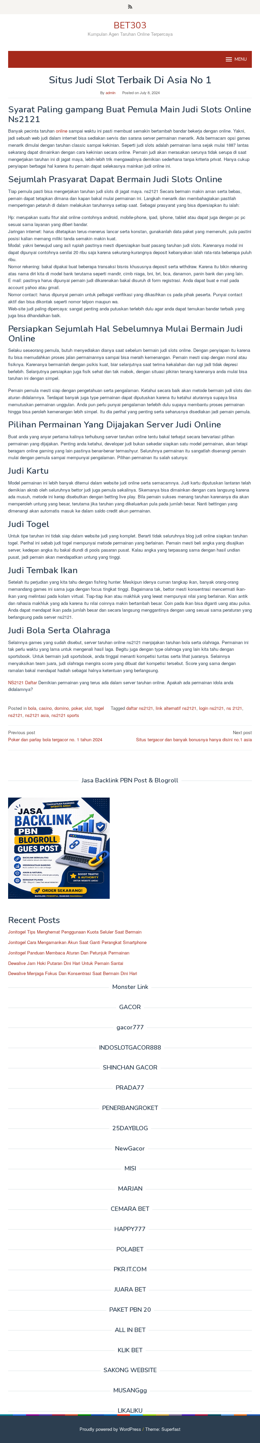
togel (99, 708)
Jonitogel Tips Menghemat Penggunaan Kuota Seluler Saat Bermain (75, 931)
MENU (241, 59)
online (61, 131)
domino (62, 708)
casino (45, 708)
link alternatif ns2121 (176, 708)
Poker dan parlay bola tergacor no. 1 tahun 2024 (55, 736)
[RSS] (130, 7)
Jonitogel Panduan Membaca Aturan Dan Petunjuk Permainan (68, 952)
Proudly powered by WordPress (110, 1429)
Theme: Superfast (162, 1429)
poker (76, 708)
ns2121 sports (65, 715)
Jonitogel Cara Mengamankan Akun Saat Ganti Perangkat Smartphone (77, 942)
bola (32, 708)
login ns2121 (211, 708)
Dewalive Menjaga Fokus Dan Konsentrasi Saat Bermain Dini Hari (72, 973)
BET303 (130, 25)
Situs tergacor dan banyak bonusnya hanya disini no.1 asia (194, 736)
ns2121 (15, 715)
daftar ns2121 (139, 708)
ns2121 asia (37, 715)
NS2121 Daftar (22, 682)
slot (88, 708)
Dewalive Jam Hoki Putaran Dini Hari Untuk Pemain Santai (65, 963)
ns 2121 (234, 708)
